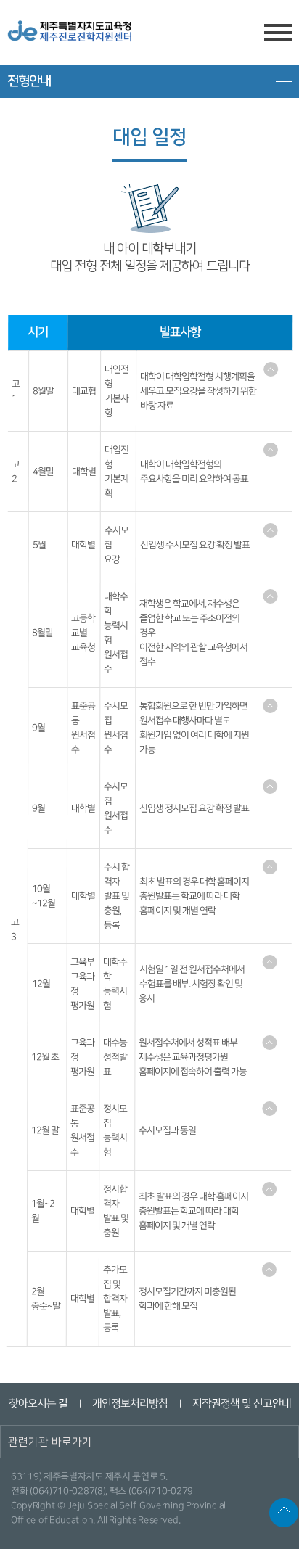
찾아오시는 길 (37, 1403)
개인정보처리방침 (129, 1403)
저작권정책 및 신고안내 (241, 1403)
